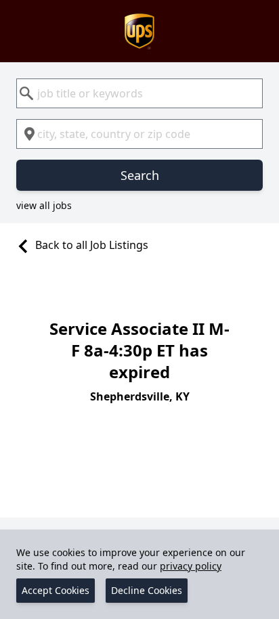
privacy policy (190, 565)
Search (140, 175)
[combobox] (139, 93)
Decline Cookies (146, 590)
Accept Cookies (55, 590)
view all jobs (44, 205)
